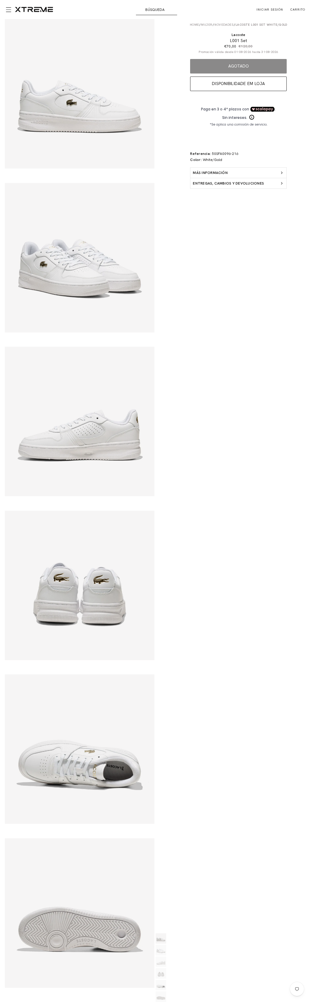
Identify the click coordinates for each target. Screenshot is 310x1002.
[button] (7, 9)
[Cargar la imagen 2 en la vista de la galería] (161, 950)
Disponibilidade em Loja (238, 83)
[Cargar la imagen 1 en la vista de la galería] (161, 938)
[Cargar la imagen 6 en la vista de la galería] (161, 996)
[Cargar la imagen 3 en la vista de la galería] (161, 962)
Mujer (206, 25)
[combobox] (156, 9)
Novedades (223, 25)
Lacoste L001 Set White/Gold (261, 25)
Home (194, 25)
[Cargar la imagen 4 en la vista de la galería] (161, 973)
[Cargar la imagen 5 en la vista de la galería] (161, 985)
